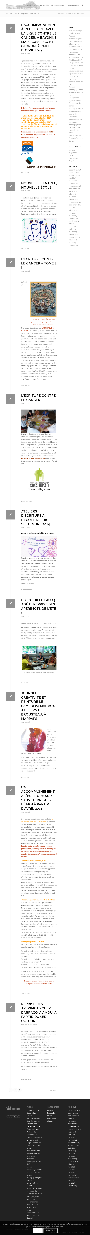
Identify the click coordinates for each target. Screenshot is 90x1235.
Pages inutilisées (75, 49)
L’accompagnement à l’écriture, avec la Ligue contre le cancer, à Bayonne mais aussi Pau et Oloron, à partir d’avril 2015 (39, 37)
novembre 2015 (75, 202)
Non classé (25, 54)
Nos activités (74, 130)
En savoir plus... (50, 1231)
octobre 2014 (74, 221)
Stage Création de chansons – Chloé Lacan (76, 65)
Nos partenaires (75, 135)
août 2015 (72, 207)
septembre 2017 (75, 175)
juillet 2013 (73, 240)
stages (71, 161)
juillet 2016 (73, 191)
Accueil (72, 36)
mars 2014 (73, 232)
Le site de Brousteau (34, 1194)
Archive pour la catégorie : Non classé (22, 13)
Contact (72, 141)
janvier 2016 (73, 199)
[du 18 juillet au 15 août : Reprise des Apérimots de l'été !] (10, 603)
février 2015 (73, 218)
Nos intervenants (75, 41)
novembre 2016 (75, 186)
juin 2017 (72, 178)
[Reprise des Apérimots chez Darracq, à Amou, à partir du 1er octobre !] (10, 1007)
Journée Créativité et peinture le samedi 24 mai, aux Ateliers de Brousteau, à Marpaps (38, 706)
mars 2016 (73, 197)
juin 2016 (72, 194)
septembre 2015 (75, 205)
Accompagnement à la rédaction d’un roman (76, 92)
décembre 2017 (75, 170)
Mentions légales (75, 39)
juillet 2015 (73, 210)
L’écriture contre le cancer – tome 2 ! (39, 263)
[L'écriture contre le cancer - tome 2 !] (10, 262)
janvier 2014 (73, 234)
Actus (71, 133)
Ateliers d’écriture (75, 138)
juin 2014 (72, 224)
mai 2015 (72, 213)
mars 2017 (73, 181)
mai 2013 (72, 243)
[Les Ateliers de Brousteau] (23, 5)
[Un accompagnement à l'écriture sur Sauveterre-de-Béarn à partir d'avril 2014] (10, 790)
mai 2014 (72, 226)
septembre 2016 (75, 189)
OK (38, 1231)
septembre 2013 (75, 237)
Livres (71, 155)
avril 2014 (72, 229)
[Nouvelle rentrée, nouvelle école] (10, 186)
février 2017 (73, 183)
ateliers (24, 1024)
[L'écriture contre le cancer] (10, 399)
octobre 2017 (74, 173)
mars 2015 (73, 216)
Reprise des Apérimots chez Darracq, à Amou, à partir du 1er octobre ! (39, 1012)
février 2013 (73, 245)
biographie (73, 153)
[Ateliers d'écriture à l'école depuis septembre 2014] (10, 514)
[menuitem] (28, 5)
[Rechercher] (82, 5)
